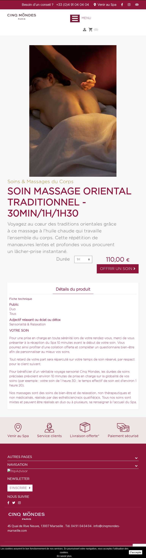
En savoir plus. (64, 556)
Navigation (17, 464)
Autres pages (19, 456)
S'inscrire (18, 488)
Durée (63, 259)
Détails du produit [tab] (73, 289)
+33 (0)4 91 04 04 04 (72, 4)
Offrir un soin (116, 269)
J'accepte (135, 552)
